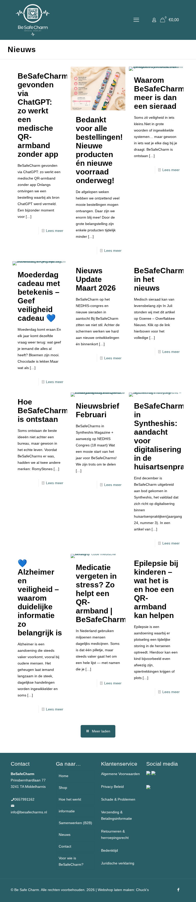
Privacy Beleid (112, 787)
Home (63, 776)
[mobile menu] (136, 20)
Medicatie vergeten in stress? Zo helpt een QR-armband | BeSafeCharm (101, 593)
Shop (63, 788)
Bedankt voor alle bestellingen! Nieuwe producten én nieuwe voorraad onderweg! (99, 150)
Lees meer (54, 231)
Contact (65, 846)
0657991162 (24, 799)
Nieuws (64, 835)
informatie (67, 811)
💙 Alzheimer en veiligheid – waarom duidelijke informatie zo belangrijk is (40, 598)
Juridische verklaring (117, 863)
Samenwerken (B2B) (75, 823)
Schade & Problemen (118, 799)
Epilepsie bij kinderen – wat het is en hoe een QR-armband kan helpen (156, 589)
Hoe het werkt (70, 799)
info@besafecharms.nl (29, 812)
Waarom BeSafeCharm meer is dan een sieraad (159, 93)
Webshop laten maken (116, 890)
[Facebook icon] (178, 889)
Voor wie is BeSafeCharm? (71, 861)
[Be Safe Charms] (33, 20)
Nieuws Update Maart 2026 (96, 279)
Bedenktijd (109, 850)
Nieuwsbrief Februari (97, 410)
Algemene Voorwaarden (120, 774)
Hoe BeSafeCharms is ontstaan (45, 410)
